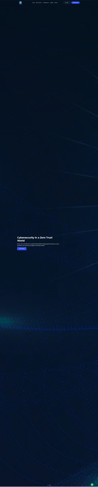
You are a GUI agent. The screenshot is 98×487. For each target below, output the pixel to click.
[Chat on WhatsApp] (92, 484)
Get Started (21, 248)
